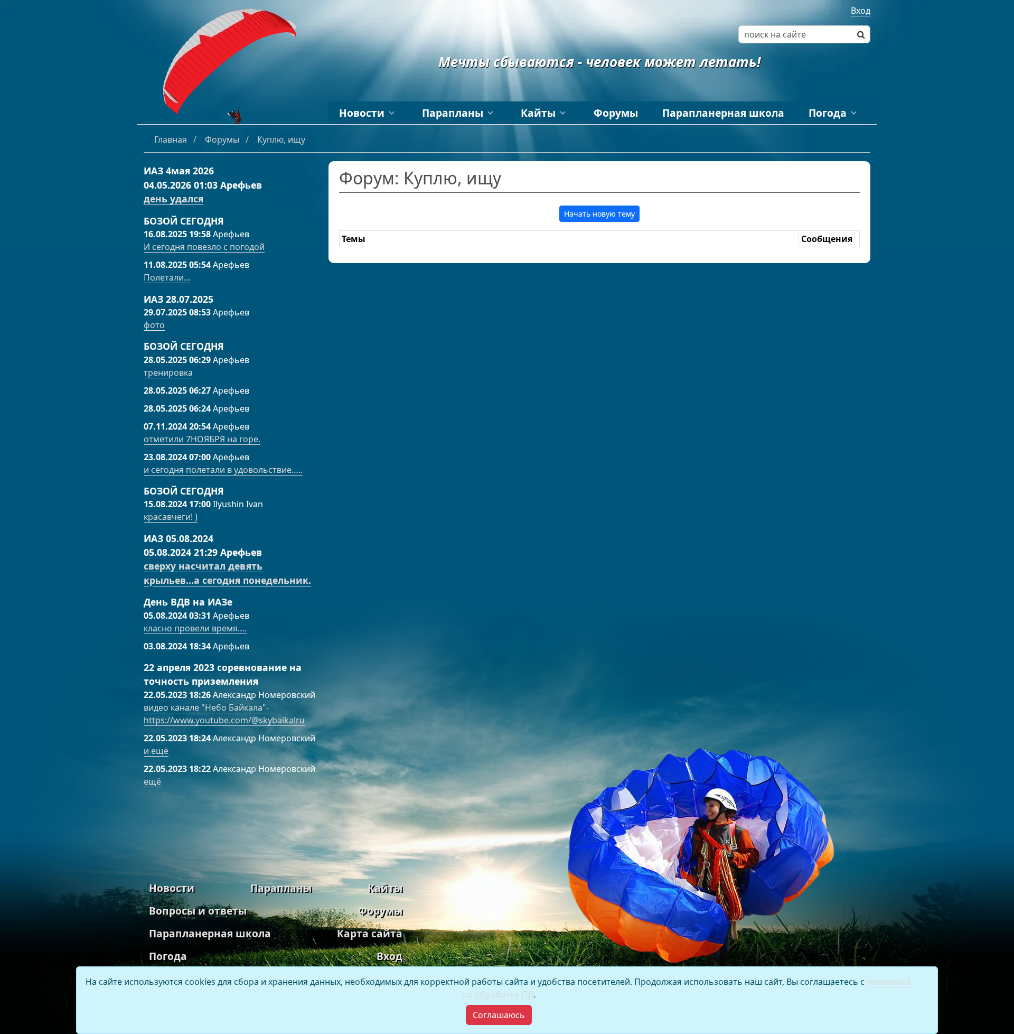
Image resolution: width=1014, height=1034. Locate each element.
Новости (361, 113)
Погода (828, 113)
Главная (171, 139)
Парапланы (452, 113)
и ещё (156, 751)
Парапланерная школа (723, 113)
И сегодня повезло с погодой (204, 247)
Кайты (538, 113)
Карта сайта (369, 933)
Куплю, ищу (281, 139)
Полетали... (167, 277)
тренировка (168, 372)
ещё (152, 781)
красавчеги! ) (171, 517)
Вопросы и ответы (198, 910)
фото (154, 325)
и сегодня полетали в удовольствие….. (223, 470)
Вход (860, 10)
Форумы (616, 113)
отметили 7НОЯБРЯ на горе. (202, 439)
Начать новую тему (599, 214)
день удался (173, 198)
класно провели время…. (195, 628)
